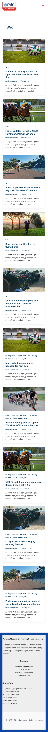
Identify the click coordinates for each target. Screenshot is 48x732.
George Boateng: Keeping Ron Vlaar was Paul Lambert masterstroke (21, 303)
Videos (20, 359)
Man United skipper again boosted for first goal (19, 364)
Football (19, 356)
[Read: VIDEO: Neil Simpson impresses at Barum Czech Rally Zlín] (24, 459)
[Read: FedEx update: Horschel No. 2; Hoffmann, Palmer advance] (24, 110)
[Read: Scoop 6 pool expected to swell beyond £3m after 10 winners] (24, 167)
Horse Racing (32, 356)
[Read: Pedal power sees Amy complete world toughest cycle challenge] (24, 578)
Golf (24, 356)
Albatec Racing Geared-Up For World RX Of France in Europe (22, 424)
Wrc (6, 67)
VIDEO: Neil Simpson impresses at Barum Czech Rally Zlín (23, 483)
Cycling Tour (10, 356)
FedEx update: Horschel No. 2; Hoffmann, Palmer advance (21, 132)
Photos (8, 359)
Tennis (14, 359)
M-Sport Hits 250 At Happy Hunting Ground (20, 543)
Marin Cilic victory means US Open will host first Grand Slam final (22, 74)
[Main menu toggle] (43, 6)
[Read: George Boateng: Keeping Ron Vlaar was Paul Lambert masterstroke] (24, 280)
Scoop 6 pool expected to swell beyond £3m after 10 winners (22, 189)
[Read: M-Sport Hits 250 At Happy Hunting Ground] (24, 518)
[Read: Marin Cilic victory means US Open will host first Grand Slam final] (24, 51)
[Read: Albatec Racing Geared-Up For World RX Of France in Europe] (24, 399)
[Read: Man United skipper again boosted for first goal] (24, 339)
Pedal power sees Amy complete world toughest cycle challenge (23, 602)
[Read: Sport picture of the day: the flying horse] (24, 224)
